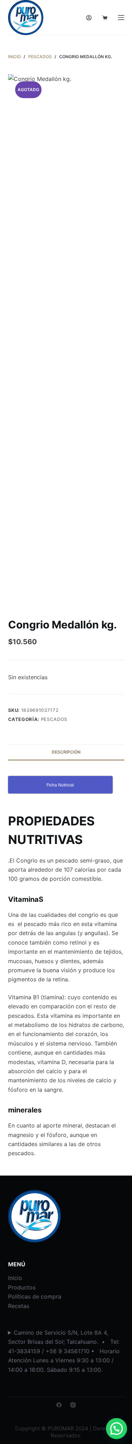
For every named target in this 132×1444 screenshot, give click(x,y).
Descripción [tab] (66, 752)
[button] (116, 1428)
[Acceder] (89, 17)
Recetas (18, 1305)
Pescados (54, 719)
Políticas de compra (34, 1296)
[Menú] (121, 17)
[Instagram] (73, 1405)
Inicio (15, 1277)
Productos (22, 1287)
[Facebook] (59, 1405)
